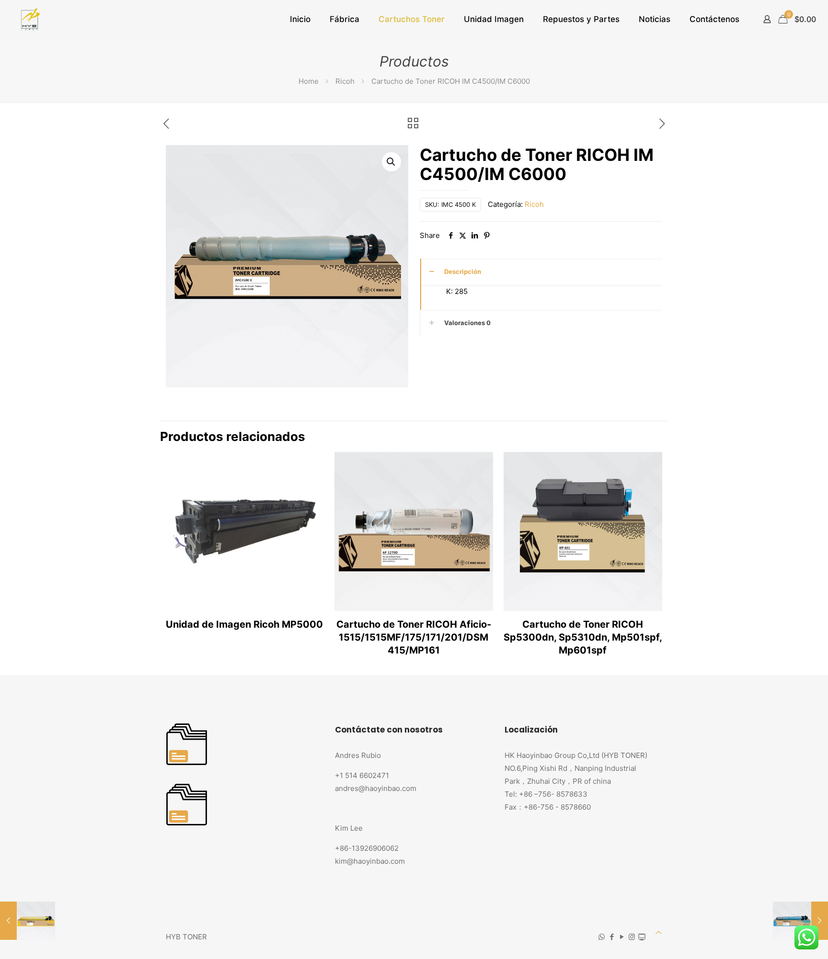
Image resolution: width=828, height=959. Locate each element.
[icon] (641, 936)
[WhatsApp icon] (601, 936)
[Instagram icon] (631, 936)
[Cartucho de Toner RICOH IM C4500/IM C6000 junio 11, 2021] (800, 921)
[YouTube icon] (621, 936)
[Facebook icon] (611, 936)
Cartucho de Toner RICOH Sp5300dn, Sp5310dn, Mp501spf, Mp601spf (583, 637)
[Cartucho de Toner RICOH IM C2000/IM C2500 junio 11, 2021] (27, 921)
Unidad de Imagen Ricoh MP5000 (244, 624)
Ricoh (345, 81)
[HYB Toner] (29, 19)
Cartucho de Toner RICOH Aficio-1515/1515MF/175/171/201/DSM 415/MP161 (413, 637)
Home (309, 81)
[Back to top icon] (658, 932)
